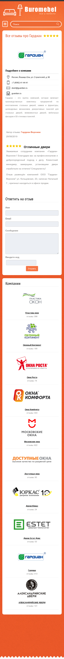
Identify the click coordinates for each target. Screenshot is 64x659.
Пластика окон (32, 305)
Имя (7, 207)
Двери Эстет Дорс (32, 530)
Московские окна (32, 433)
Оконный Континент (32, 337)
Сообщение (11, 230)
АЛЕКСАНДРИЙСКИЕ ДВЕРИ (32, 594)
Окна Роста (32, 369)
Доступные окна (32, 466)
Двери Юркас (32, 498)
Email (8, 218)
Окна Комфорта (32, 401)
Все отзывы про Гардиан (23, 35)
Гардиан (32, 562)
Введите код (12, 257)
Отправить (32, 268)
